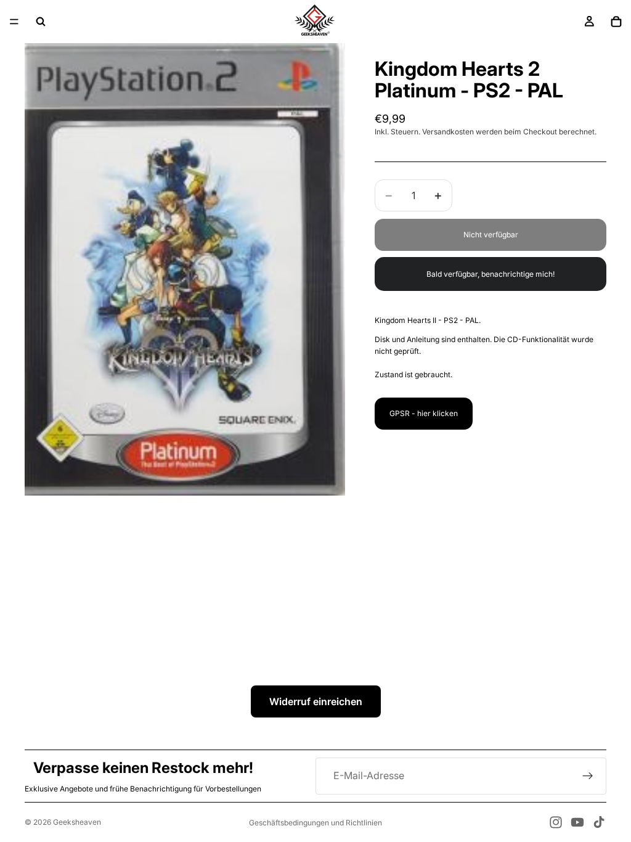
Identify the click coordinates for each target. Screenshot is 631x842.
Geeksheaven (77, 822)
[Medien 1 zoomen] (185, 269)
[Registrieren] (588, 776)
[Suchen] (40, 21)
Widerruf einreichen (315, 701)
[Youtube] (577, 822)
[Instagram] (555, 822)
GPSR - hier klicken (423, 413)
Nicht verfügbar (490, 234)
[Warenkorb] (616, 21)
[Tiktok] (599, 822)
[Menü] (14, 21)
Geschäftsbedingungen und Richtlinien (315, 822)
